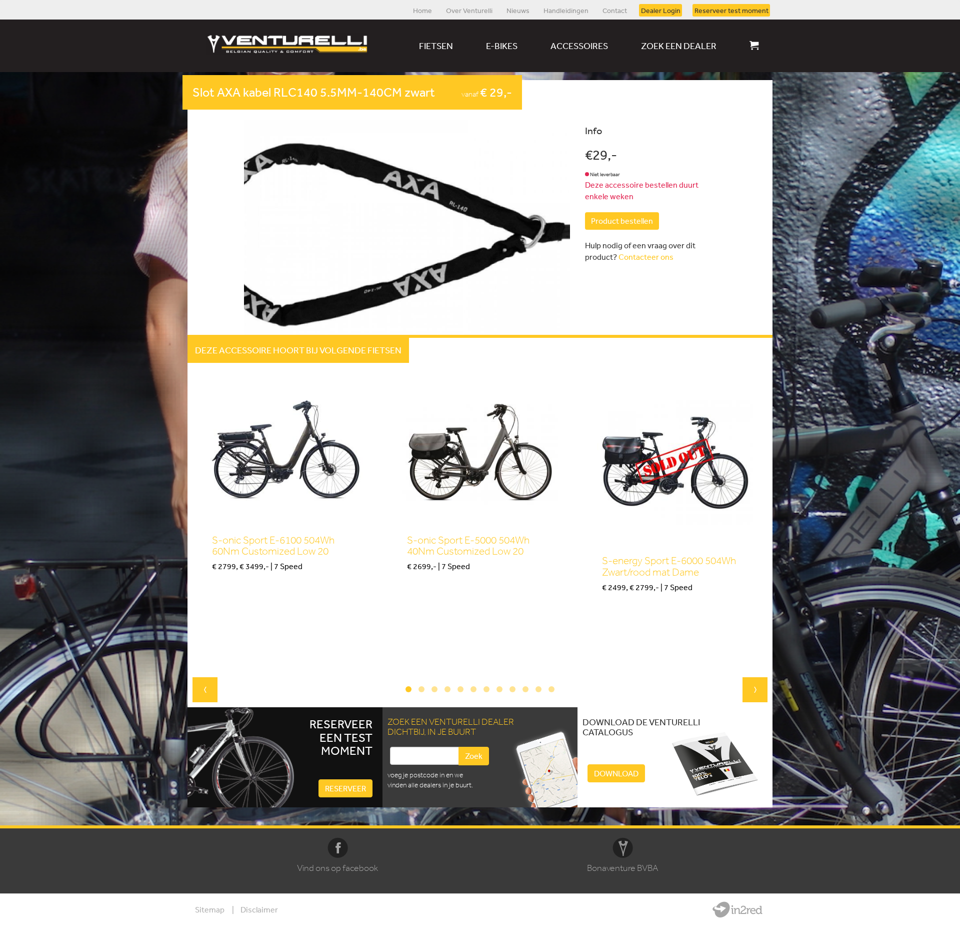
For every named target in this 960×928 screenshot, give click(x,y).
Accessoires (579, 45)
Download (616, 773)
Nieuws (518, 10)
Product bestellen (622, 221)
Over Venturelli (469, 10)
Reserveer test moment (731, 10)
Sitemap (209, 909)
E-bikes (502, 45)
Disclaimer (259, 909)
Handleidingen (566, 10)
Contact (614, 10)
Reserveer (345, 788)
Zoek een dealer (678, 45)
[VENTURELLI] (290, 44)
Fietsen (436, 45)
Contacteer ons (646, 257)
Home (422, 10)
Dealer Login (660, 10)
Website (737, 909)
